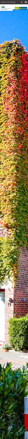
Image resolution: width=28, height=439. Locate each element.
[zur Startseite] (21, 8)
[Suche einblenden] (21, 2)
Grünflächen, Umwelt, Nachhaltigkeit (8, 2)
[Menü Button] (26, 2)
